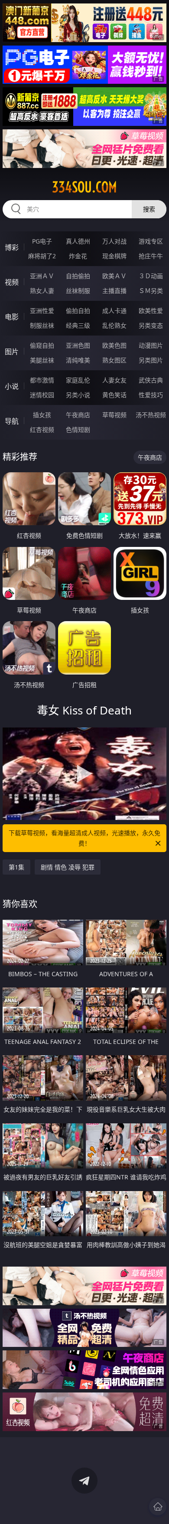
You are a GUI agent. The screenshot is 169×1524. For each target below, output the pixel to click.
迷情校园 (42, 395)
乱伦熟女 (114, 325)
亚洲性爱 (42, 310)
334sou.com (84, 187)
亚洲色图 (78, 345)
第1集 (16, 867)
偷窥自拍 (42, 345)
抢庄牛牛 (151, 256)
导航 (12, 421)
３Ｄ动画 (151, 276)
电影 (12, 317)
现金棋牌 (114, 256)
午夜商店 (78, 415)
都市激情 (42, 380)
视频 (12, 282)
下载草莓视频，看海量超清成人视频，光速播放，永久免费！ (84, 838)
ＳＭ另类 (151, 290)
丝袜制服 (78, 290)
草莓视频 (114, 415)
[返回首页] (157, 1506)
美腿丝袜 (42, 360)
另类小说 (78, 395)
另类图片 (151, 360)
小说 (12, 386)
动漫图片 (151, 345)
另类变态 (151, 325)
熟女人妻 (42, 290)
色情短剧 (78, 429)
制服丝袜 (42, 325)
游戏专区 (151, 241)
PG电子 (42, 241)
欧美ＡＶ (114, 276)
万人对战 (114, 241)
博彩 (12, 247)
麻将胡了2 (42, 256)
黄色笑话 (114, 395)
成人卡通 (114, 310)
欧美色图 (114, 345)
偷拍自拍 (78, 310)
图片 (12, 351)
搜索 (149, 209)
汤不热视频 (151, 415)
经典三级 (78, 325)
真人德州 (78, 241)
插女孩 (42, 415)
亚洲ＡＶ (42, 276)
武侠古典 (151, 380)
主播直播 (114, 290)
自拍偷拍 (78, 276)
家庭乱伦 (78, 380)
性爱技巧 (151, 395)
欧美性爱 (151, 310)
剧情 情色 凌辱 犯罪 (67, 867)
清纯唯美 (78, 360)
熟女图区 (114, 360)
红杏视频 (42, 429)
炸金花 (78, 256)
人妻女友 (114, 380)
